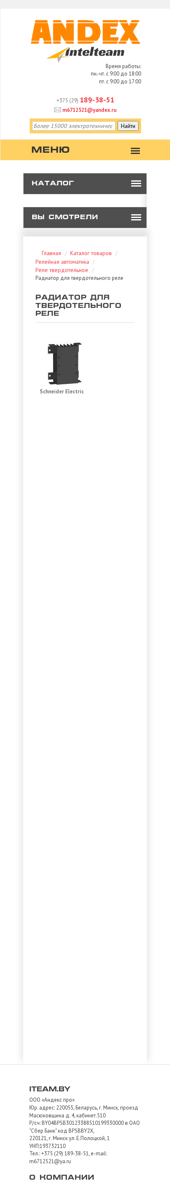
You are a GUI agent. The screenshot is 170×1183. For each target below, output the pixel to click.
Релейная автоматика (62, 261)
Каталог (53, 184)
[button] (136, 183)
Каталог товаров (91, 253)
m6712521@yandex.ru (88, 110)
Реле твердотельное (61, 270)
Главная (51, 253)
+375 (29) (85, 100)
